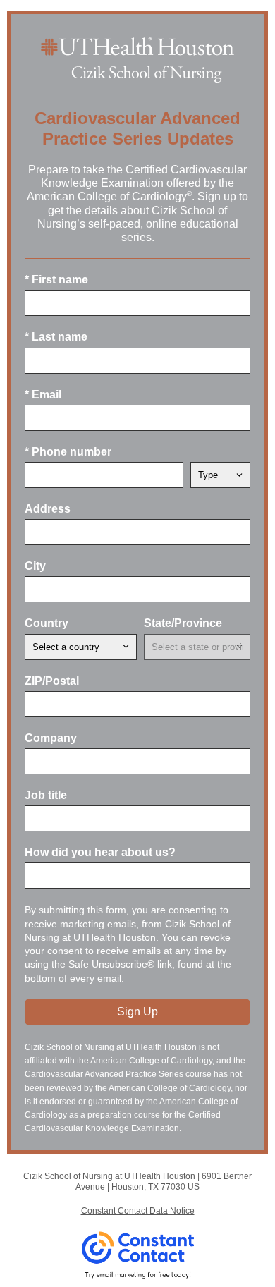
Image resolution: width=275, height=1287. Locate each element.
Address (48, 509)
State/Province (183, 623)
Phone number (68, 452)
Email (43, 395)
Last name (56, 337)
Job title (46, 795)
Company (51, 738)
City (35, 566)
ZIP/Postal (52, 681)
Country (46, 623)
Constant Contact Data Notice (138, 1211)
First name (56, 280)
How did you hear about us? (100, 852)
